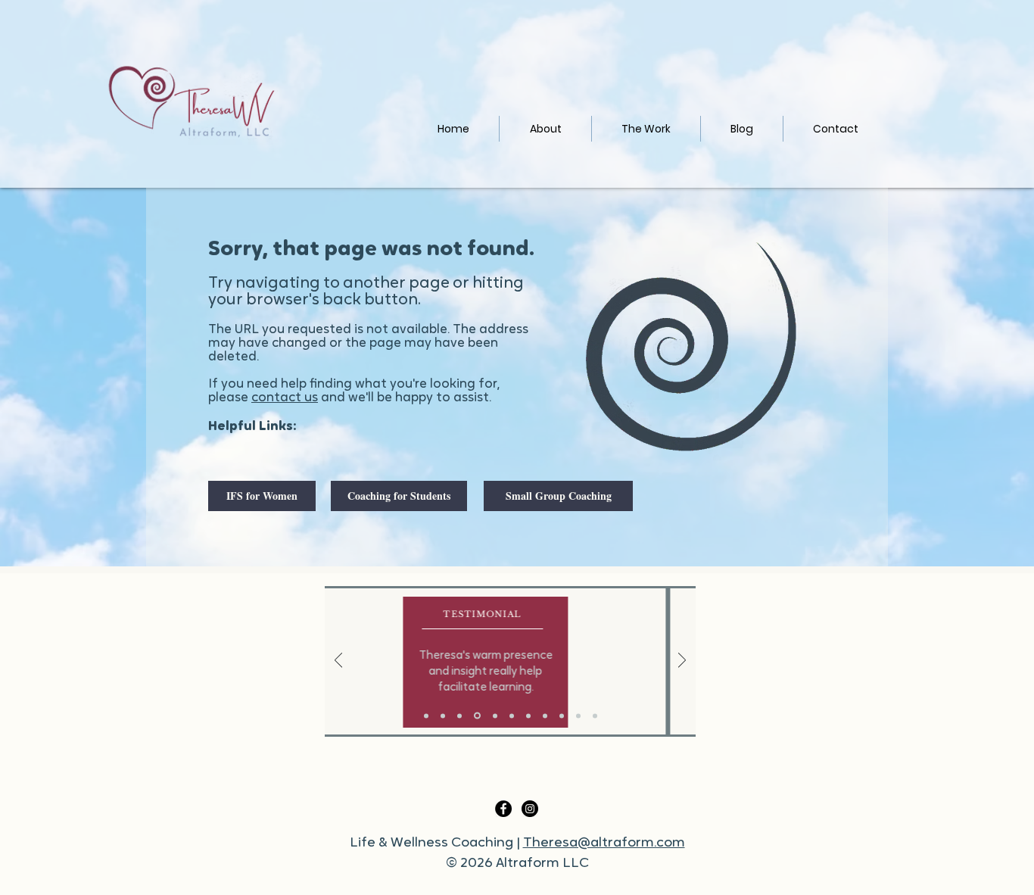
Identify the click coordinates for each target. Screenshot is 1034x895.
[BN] (426, 715)
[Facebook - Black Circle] (503, 808)
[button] (646, 129)
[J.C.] (578, 715)
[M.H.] (528, 715)
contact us (284, 397)
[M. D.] (595, 715)
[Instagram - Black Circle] (530, 808)
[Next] (682, 661)
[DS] (545, 715)
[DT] (495, 715)
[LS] (477, 716)
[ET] (511, 715)
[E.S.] (561, 715)
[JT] (459, 715)
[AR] (443, 715)
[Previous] (338, 661)
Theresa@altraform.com (604, 843)
